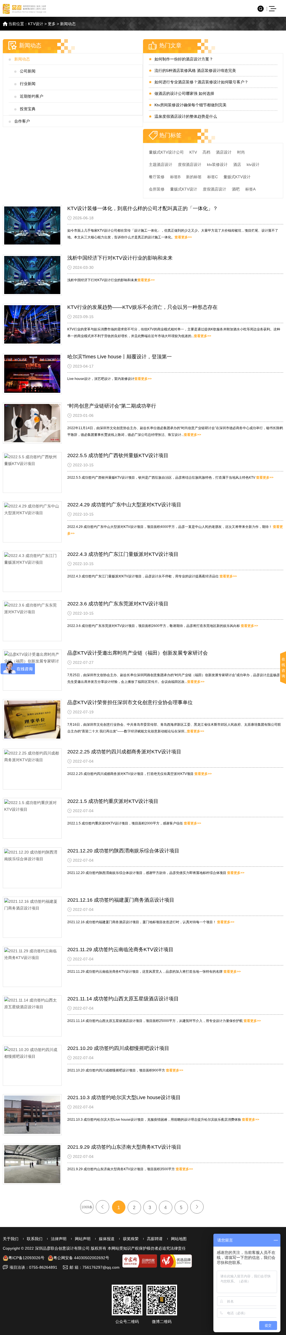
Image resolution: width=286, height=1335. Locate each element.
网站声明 (82, 1239)
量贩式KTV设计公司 (166, 152)
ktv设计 (253, 164)
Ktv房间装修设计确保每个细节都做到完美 (190, 105)
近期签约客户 (31, 96)
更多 (52, 24)
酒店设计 (224, 152)
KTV (193, 152)
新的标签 (194, 177)
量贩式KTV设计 (237, 177)
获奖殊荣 (131, 1239)
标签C (212, 177)
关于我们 (10, 1239)
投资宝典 (27, 109)
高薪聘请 (155, 1239)
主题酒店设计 (160, 164)
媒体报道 (107, 1239)
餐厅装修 (157, 177)
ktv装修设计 (217, 164)
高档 (206, 152)
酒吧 (236, 189)
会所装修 (157, 189)
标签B (175, 177)
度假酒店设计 (189, 164)
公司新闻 (27, 71)
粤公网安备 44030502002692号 (81, 1258)
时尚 (241, 152)
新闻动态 (68, 24)
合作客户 (22, 121)
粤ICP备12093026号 (26, 1258)
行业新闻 (27, 83)
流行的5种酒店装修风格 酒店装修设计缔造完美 (195, 70)
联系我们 (34, 1239)
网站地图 (179, 1239)
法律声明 (58, 1239)
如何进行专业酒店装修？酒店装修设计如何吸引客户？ (201, 82)
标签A (250, 189)
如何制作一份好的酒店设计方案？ (183, 59)
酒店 (237, 164)
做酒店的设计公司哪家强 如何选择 (184, 93)
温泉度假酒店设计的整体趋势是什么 (185, 116)
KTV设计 (35, 24)
